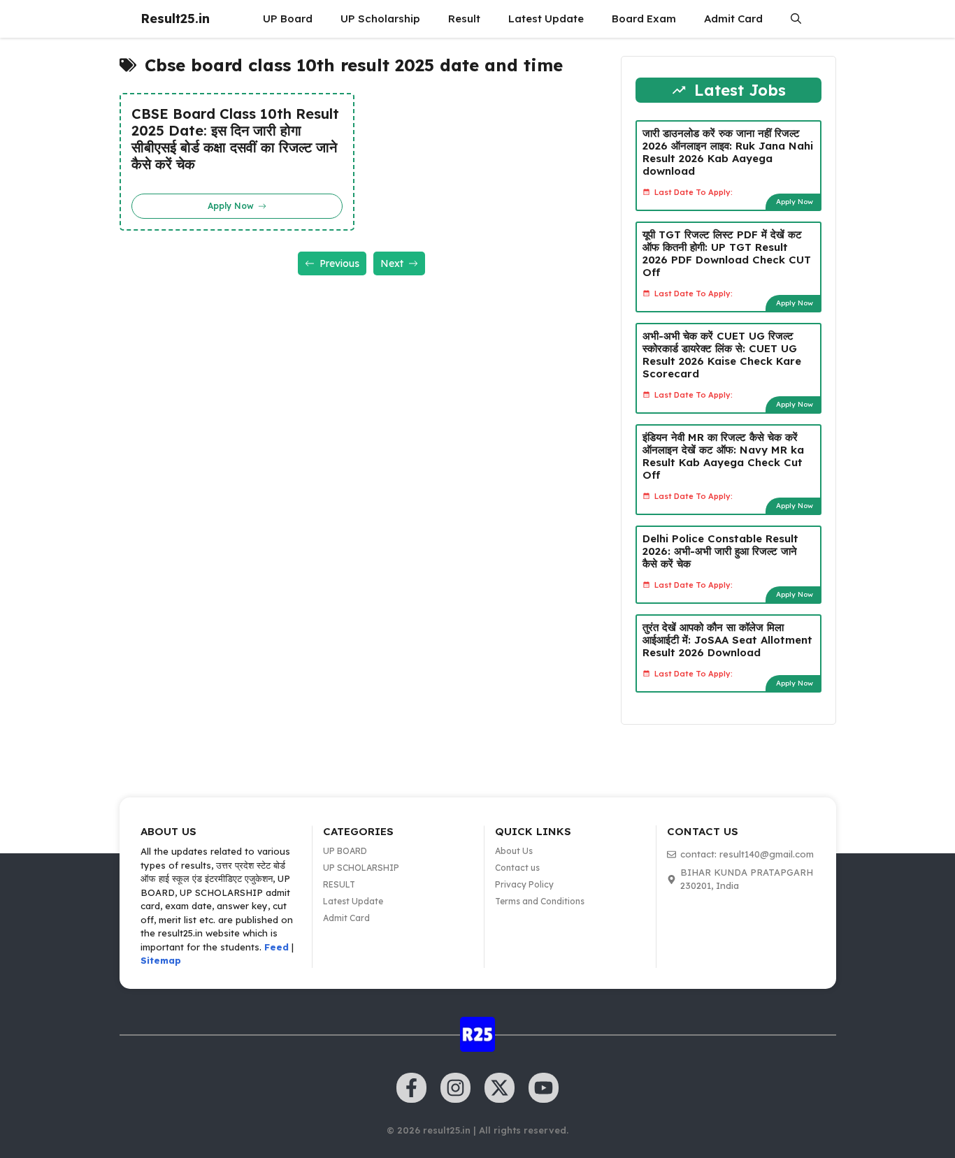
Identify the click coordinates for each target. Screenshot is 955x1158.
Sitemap (161, 960)
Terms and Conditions (539, 901)
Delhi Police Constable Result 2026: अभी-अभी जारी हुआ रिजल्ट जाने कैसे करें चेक (720, 551)
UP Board (288, 18)
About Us (514, 851)
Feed (276, 947)
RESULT (339, 884)
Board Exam (644, 18)
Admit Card (733, 18)
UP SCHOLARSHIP (361, 867)
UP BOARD (345, 851)
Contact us (517, 867)
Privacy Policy (524, 884)
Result (464, 18)
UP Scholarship (380, 18)
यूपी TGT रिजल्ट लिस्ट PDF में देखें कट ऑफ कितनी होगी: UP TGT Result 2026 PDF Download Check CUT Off (726, 253)
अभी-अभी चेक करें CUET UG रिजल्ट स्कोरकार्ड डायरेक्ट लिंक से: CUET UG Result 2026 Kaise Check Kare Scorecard (721, 354)
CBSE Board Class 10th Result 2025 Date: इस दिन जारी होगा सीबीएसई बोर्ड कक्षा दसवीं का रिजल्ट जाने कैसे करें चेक (235, 139)
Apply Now (794, 201)
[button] (796, 19)
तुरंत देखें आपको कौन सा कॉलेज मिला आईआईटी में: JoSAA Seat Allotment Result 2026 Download (727, 640)
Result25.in (175, 18)
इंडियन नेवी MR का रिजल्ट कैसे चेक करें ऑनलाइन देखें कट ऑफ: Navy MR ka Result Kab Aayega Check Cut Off (723, 456)
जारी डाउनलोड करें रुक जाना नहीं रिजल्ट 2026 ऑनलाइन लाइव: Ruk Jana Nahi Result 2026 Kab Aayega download (727, 152)
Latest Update (546, 18)
